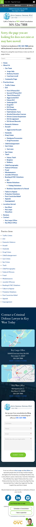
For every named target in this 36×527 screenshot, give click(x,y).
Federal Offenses (11, 168)
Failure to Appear (11, 192)
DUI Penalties (12, 109)
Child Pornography (11, 165)
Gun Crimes (9, 146)
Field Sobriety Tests (14, 112)
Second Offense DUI (14, 93)
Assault (8, 127)
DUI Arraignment (13, 119)
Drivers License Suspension (16, 117)
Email (19, 5)
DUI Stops (10, 107)
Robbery (10, 162)
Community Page (11, 79)
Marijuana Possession (14, 138)
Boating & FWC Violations (14, 177)
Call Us (7, 5)
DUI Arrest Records (14, 121)
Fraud (7, 170)
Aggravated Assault (14, 130)
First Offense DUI (13, 91)
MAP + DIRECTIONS (18, 361)
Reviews (6, 215)
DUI (6, 88)
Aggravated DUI (13, 98)
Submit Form (18, 455)
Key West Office (11, 223)
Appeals (8, 199)
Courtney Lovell (12, 76)
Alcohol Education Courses (16, 114)
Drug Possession (13, 141)
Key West (8, 207)
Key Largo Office (11, 220)
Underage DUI (12, 102)
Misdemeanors (10, 172)
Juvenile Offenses (11, 175)
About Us (6, 65)
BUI (8, 180)
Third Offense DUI (13, 95)
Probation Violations (12, 194)
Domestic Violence (11, 124)
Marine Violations (13, 182)
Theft (7, 154)
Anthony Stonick (13, 74)
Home (5, 63)
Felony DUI (11, 100)
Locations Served (9, 204)
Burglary (10, 160)
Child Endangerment (12, 144)
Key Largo (8, 210)
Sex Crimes (9, 152)
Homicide (8, 133)
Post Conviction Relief (13, 196)
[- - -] (2, 2)
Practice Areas (8, 82)
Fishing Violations (14, 185)
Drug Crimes (9, 135)
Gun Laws (10, 149)
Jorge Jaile (10, 71)
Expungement (10, 201)
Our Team (8, 68)
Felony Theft (11, 157)
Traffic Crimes (10, 85)
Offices (31, 5)
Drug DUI (10, 105)
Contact (6, 217)
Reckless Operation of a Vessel (18, 189)
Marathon (8, 212)
